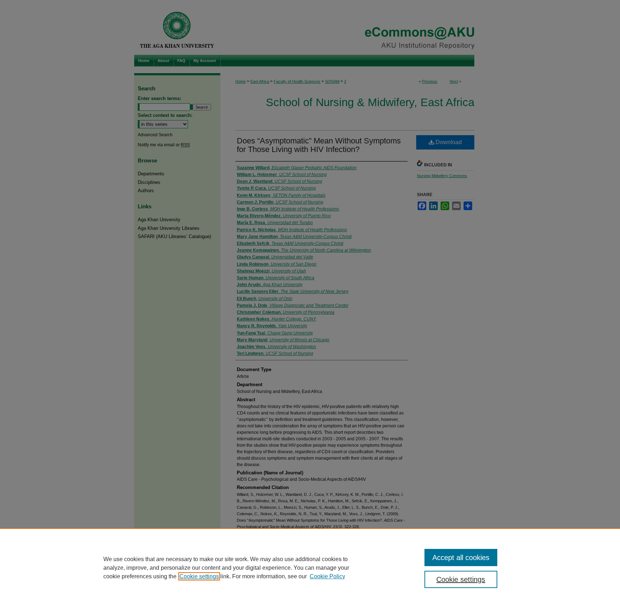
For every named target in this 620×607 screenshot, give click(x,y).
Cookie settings (199, 576)
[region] (310, 567)
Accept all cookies (460, 557)
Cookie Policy (327, 576)
